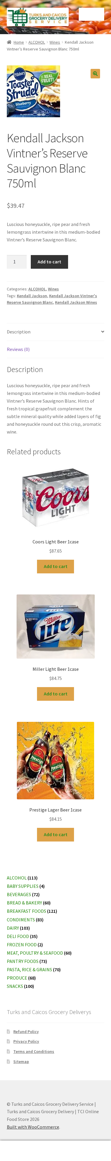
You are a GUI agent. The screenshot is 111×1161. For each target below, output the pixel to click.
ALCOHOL (36, 42)
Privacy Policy (26, 1041)
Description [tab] (18, 332)
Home (19, 42)
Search (55, 1151)
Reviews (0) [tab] (18, 349)
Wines (54, 42)
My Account (18, 1151)
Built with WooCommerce (33, 1127)
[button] (95, 73)
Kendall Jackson (32, 295)
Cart (85, 1145)
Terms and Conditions (33, 1051)
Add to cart (49, 262)
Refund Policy (26, 1031)
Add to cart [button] (55, 566)
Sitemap (21, 1061)
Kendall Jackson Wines (76, 302)
